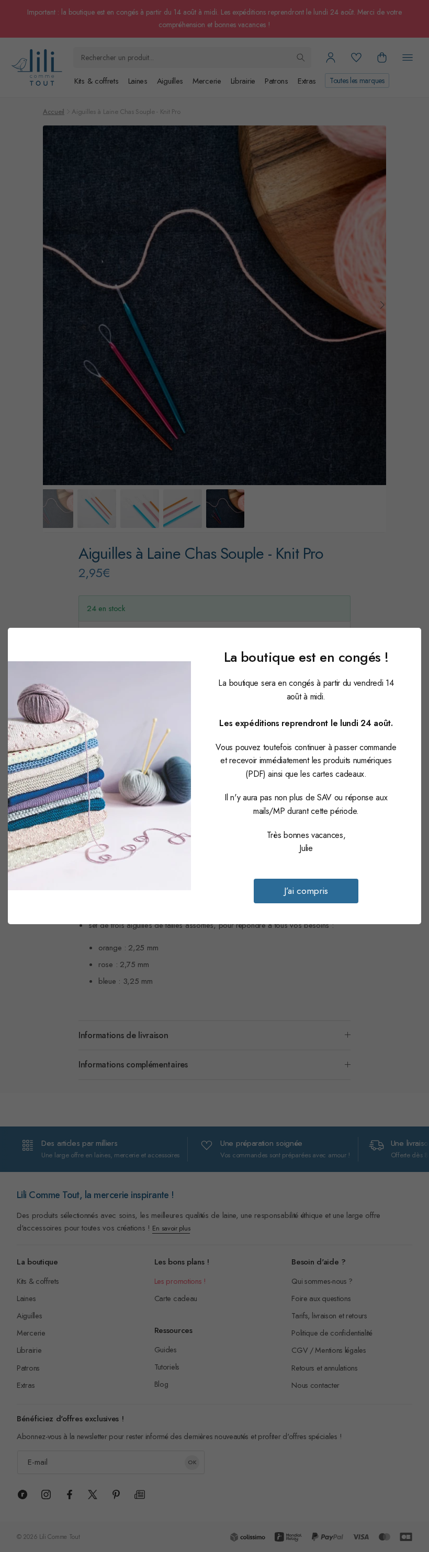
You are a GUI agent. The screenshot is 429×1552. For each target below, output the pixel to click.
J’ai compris (306, 890)
